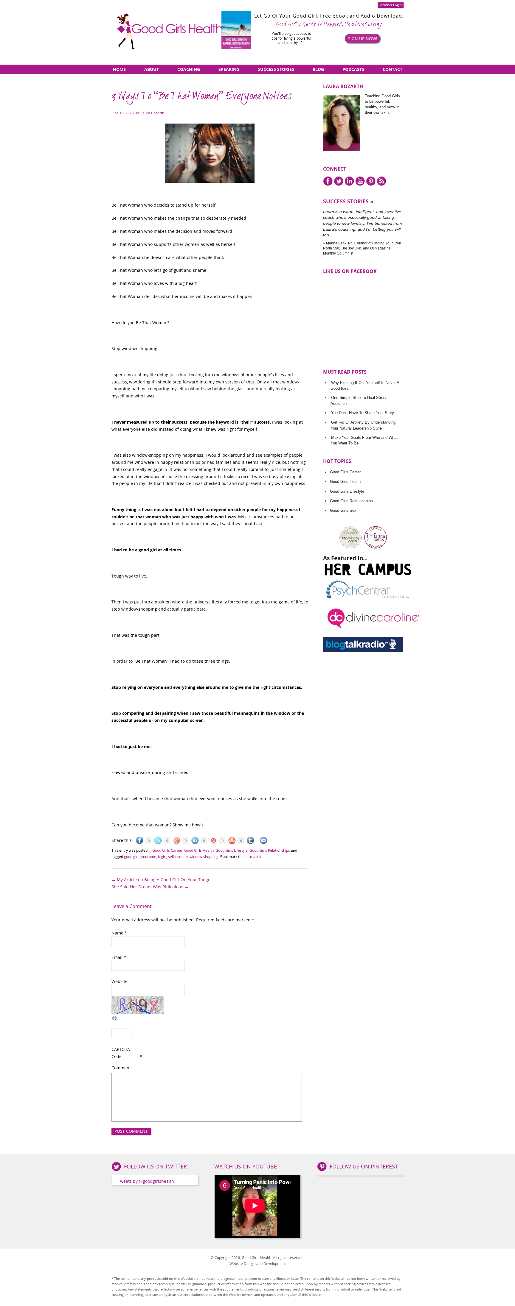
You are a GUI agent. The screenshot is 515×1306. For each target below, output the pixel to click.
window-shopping (204, 856)
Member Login (390, 5)
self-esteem (178, 856)
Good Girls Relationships (269, 850)
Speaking (228, 69)
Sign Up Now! (362, 38)
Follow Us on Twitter (155, 1166)
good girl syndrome (140, 856)
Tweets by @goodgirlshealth (146, 1181)
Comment (121, 1068)
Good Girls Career (167, 850)
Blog (318, 69)
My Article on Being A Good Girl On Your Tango (160, 879)
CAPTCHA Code (120, 1052)
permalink (252, 856)
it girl (162, 856)
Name (119, 933)
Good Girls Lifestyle (231, 850)
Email (118, 957)
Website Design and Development (257, 1263)
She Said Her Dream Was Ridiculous (150, 887)
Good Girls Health (199, 850)
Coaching (188, 69)
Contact (392, 69)
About (151, 69)
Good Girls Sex (343, 510)
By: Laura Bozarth (149, 112)
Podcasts (353, 69)
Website (119, 981)
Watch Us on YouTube (245, 1166)
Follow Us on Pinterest (364, 1166)
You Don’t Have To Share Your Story (362, 413)
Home (119, 69)
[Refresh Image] (114, 1018)
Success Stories (276, 69)
